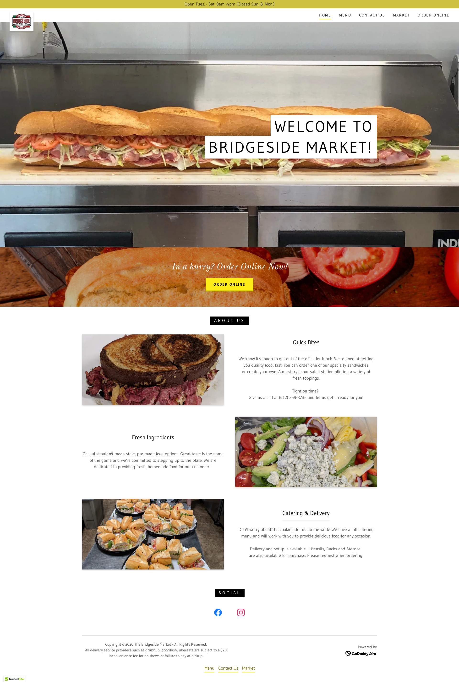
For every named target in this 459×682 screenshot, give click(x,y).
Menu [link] (345, 15)
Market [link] (401, 15)
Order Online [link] (433, 15)
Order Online (229, 284)
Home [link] (325, 15)
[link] (21, 14)
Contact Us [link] (372, 15)
